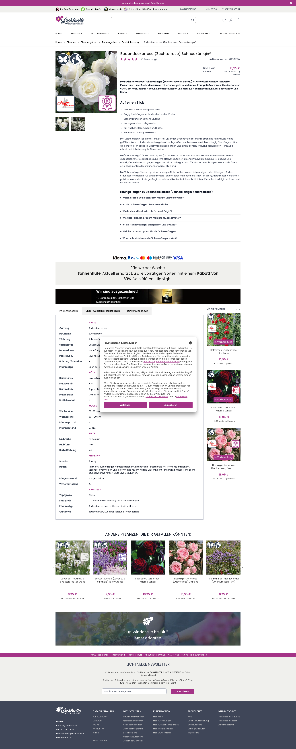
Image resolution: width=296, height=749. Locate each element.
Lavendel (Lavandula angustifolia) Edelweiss (72, 580)
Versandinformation (132, 724)
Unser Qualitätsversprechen (102, 311)
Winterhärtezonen (226, 724)
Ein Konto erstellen (231, 9)
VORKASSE (97, 720)
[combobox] (153, 20)
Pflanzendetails (68, 311)
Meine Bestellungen (162, 720)
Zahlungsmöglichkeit (133, 728)
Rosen (121, 33)
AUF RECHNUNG (100, 716)
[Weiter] (239, 309)
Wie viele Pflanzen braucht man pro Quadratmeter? (152, 217)
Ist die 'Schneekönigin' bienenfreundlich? (145, 204)
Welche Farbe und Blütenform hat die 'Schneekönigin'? (153, 197)
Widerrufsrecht (195, 724)
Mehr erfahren (148, 638)
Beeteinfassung (130, 42)
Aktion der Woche (230, 33)
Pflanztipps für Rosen (227, 720)
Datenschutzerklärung (198, 720)
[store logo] (70, 20)
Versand (236, 74)
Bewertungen (137, 311)
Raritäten (163, 33)
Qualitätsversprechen (133, 720)
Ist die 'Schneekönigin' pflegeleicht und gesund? (150, 224)
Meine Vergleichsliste (163, 728)
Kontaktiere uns (188, 9)
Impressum (193, 732)
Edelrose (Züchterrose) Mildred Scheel (147, 580)
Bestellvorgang (130, 732)
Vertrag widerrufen (196, 728)
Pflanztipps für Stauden (229, 716)
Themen (182, 33)
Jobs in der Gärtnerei (133, 740)
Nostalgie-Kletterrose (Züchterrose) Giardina (185, 580)
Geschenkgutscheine (133, 736)
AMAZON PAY (98, 728)
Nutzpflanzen (99, 33)
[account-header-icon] (231, 20)
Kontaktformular (64, 737)
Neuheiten (141, 33)
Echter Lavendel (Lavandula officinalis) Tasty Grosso (110, 580)
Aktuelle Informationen (133, 716)
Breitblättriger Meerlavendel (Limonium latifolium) (223, 580)
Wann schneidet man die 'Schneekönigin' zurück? (150, 238)
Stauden (75, 33)
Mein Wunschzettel (162, 732)
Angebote (202, 33)
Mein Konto (211, 9)
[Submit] (192, 19)
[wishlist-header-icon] (224, 20)
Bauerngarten (109, 42)
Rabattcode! (157, 3)
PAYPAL (96, 724)
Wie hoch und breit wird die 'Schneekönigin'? (147, 211)
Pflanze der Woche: (148, 267)
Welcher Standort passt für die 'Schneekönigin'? (149, 231)
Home (59, 33)
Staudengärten (89, 42)
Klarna (96, 732)
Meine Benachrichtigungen (166, 724)
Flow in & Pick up (100, 740)
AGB (190, 716)
